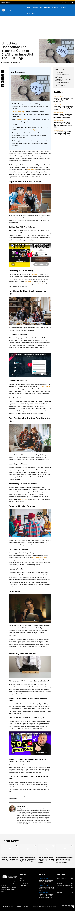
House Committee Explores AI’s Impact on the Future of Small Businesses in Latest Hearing (62, 133)
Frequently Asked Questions (62, 86)
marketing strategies (45, 386)
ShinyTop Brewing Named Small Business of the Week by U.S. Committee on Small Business (62, 115)
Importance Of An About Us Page (63, 74)
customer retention (38, 284)
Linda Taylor (16, 62)
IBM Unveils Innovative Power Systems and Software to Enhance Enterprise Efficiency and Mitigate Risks (63, 124)
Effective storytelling (18, 112)
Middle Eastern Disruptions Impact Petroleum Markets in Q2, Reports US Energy (63, 107)
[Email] (2, 85)
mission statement (22, 119)
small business (31, 169)
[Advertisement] (37, 27)
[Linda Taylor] (12, 815)
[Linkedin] (65, 2)
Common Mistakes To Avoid (62, 82)
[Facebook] (62, 2)
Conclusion (58, 84)
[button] (71, 10)
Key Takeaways (59, 72)
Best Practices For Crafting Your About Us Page (63, 79)
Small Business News (58, 96)
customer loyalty (32, 130)
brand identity (35, 274)
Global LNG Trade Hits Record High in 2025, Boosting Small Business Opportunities (63, 99)
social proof (23, 499)
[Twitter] (69, 2)
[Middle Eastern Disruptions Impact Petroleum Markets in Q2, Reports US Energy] (28, 849)
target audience (28, 281)
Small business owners (39, 557)
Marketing (3, 38)
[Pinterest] (2, 78)
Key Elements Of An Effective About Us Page (62, 76)
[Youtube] (72, 2)
